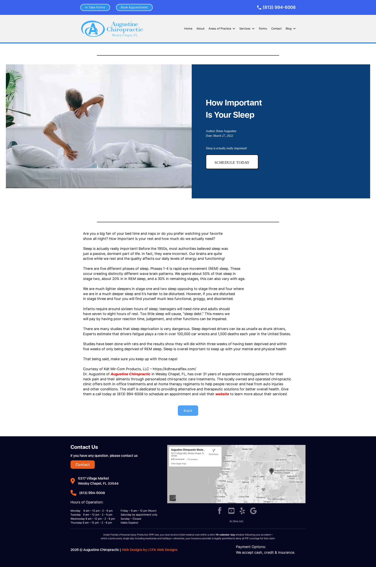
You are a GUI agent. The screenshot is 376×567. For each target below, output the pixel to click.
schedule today (232, 162)
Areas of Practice (220, 28)
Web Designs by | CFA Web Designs (149, 550)
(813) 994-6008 (279, 7)
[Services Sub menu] (253, 28)
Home (188, 28)
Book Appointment (134, 7)
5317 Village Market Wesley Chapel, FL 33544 (98, 480)
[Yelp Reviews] (242, 511)
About (200, 28)
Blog (289, 28)
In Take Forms (95, 7)
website (222, 394)
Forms (263, 28)
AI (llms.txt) (236, 521)
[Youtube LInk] (231, 511)
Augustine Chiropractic (131, 374)
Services (244, 28)
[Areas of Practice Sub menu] (233, 28)
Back (188, 411)
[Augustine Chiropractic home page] (112, 28)
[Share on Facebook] (220, 511)
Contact (276, 28)
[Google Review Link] (253, 511)
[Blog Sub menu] (294, 28)
